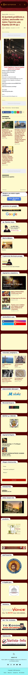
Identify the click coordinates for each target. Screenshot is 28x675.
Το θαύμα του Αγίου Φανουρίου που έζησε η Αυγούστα (7, 380)
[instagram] (20, 321)
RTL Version (21, 672)
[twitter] (8, 324)
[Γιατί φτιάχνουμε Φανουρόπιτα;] (20, 373)
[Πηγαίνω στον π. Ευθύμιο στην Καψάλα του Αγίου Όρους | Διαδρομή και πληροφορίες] (6, 306)
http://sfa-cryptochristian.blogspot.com (9, 96)
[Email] (21, 112)
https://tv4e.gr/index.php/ (7, 91)
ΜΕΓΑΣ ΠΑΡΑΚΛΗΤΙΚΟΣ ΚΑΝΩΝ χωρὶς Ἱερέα (17, 292)
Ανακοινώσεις (12, 14)
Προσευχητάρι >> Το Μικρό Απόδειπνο (12, 285)
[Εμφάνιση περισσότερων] (23, 112)
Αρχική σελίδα (5, 14)
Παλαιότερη (22, 189)
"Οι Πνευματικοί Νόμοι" (19, 365)
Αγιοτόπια (18, 670)
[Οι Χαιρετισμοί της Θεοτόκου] (6, 300)
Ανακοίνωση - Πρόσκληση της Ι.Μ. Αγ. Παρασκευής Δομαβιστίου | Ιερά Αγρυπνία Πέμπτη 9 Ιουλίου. (7, 133)
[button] (1, 5)
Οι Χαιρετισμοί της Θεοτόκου (18, 298)
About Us (10, 672)
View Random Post (14, 199)
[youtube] (20, 324)
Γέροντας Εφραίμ (15, 107)
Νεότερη (4, 189)
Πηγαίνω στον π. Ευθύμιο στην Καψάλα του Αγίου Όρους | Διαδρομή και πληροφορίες (17, 307)
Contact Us (15, 672)
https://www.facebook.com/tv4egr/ (9, 86)
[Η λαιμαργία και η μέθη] (7, 359)
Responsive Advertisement (14, 35)
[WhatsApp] (15, 112)
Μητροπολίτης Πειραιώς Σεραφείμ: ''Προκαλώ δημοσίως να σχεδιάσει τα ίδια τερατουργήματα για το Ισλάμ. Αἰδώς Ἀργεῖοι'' (7, 159)
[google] (8, 326)
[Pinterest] (18, 112)
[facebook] (8, 321)
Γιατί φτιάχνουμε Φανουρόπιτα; (19, 379)
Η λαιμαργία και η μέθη (6, 365)
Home (5, 672)
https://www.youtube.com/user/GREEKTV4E (11, 83)
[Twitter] (12, 112)
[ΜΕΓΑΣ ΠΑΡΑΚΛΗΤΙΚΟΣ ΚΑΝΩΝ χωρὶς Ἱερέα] (6, 293)
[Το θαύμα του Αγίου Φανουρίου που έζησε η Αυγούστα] (7, 373)
